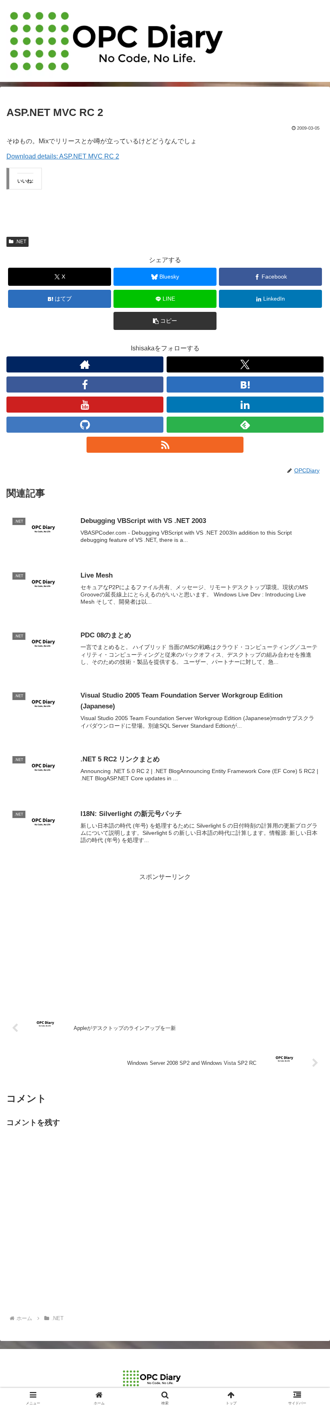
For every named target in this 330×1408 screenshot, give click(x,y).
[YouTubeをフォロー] (84, 405)
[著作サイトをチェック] (84, 364)
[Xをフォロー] (245, 364)
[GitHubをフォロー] (84, 425)
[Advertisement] (165, 939)
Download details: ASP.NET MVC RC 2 (62, 156)
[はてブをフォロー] (245, 384)
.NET (20, 241)
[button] (165, 321)
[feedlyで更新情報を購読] (245, 425)
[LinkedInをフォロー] (245, 405)
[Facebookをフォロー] (84, 384)
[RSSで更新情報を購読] (165, 445)
